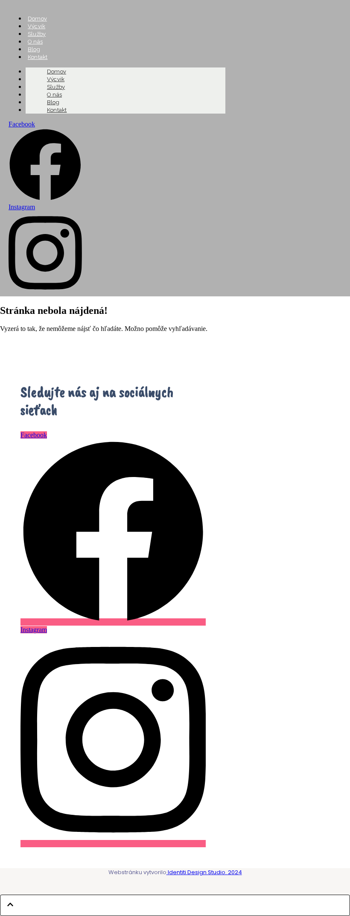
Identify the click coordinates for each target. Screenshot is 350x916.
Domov (37, 18)
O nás (35, 41)
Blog (34, 49)
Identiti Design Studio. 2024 (204, 872)
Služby (37, 34)
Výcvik (36, 26)
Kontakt (57, 110)
